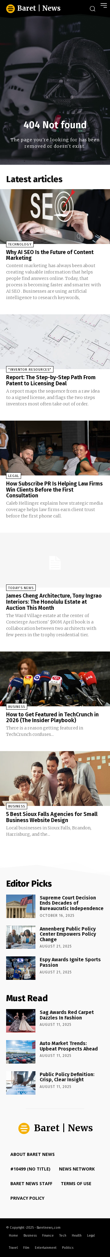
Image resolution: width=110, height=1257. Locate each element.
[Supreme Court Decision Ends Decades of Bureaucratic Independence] (20, 906)
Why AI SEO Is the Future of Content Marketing (50, 255)
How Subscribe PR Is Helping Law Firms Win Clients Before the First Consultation (54, 489)
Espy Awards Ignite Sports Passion (70, 962)
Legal (13, 476)
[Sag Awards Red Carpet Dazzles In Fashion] (20, 1021)
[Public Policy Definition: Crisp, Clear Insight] (20, 1083)
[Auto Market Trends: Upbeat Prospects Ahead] (20, 1052)
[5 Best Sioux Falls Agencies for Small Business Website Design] (55, 778)
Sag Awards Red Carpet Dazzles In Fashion (67, 1015)
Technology (19, 244)
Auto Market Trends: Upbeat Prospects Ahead (69, 1046)
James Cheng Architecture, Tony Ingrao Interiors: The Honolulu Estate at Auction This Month (54, 601)
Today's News (21, 588)
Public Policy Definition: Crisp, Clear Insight (67, 1077)
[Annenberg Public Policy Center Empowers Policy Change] (20, 937)
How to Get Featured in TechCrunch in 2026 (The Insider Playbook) (52, 717)
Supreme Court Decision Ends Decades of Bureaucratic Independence (72, 903)
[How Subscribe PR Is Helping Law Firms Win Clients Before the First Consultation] (55, 448)
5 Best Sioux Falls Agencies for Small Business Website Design (51, 817)
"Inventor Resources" (29, 370)
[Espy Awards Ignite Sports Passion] (20, 968)
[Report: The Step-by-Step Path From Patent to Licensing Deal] (55, 341)
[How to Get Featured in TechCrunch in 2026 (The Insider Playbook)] (55, 678)
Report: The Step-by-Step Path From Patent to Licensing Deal (51, 380)
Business (16, 707)
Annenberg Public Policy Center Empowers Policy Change (68, 934)
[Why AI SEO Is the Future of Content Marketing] (55, 216)
